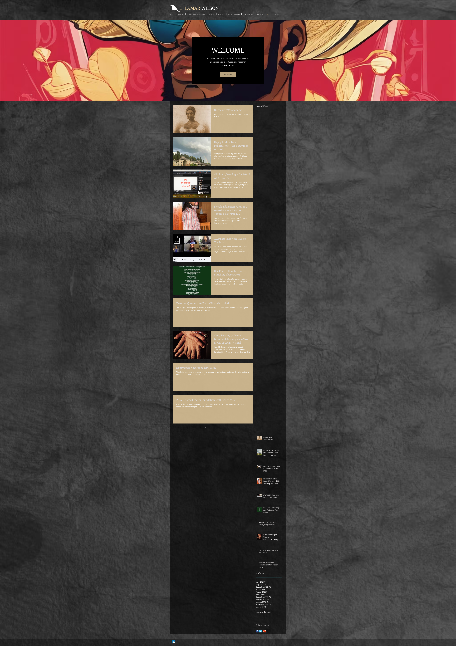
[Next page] (220, 427)
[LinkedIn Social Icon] (173, 641)
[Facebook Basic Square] (257, 631)
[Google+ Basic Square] (264, 631)
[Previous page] (206, 427)
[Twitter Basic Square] (260, 631)
